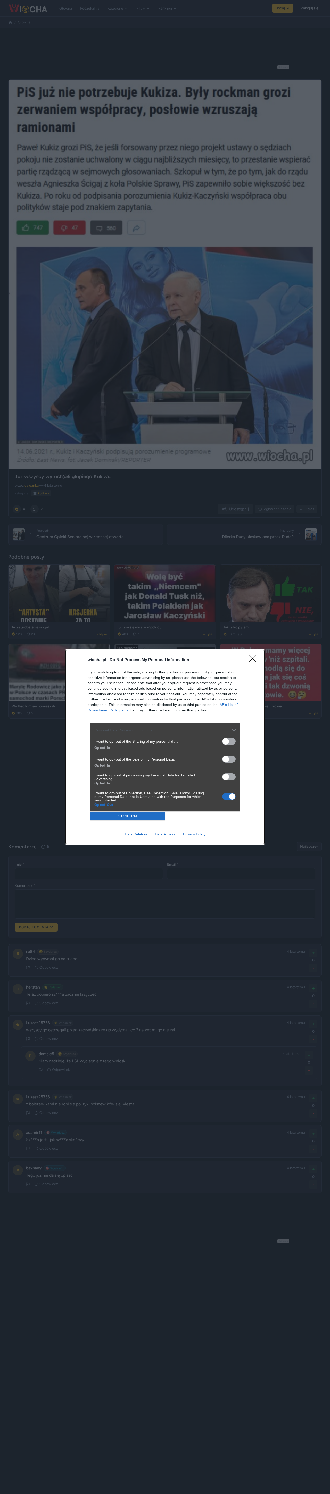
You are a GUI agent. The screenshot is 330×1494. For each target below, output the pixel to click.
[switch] (229, 741)
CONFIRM (127, 816)
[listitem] (165, 730)
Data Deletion (136, 834)
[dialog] (165, 747)
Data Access (165, 834)
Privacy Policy (194, 834)
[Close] (254, 660)
